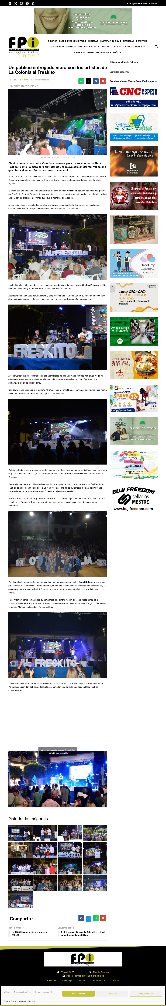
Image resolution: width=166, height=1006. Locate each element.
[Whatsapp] (33, 3)
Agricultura (57, 46)
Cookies (7, 1001)
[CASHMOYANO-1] (134, 330)
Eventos (71, 46)
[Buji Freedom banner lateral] (134, 498)
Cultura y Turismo (110, 41)
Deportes (141, 41)
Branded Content (84, 52)
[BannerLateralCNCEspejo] (134, 92)
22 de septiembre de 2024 (40, 80)
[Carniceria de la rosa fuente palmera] (134, 195)
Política (52, 41)
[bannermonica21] (134, 263)
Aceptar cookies (78, 993)
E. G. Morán (24, 80)
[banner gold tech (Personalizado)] (134, 397)
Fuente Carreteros (134, 46)
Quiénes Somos (98, 980)
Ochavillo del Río (111, 46)
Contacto (114, 980)
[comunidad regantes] (134, 126)
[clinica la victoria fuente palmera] (134, 430)
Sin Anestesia (103, 52)
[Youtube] (27, 3)
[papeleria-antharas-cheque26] (134, 464)
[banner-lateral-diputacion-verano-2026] (134, 161)
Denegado (112, 993)
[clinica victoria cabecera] (83, 20)
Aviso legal (31, 1001)
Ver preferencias (146, 993)
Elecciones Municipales (72, 41)
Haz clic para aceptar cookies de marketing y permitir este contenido (57, 751)
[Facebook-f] (10, 3)
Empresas (128, 41)
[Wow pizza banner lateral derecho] (134, 364)
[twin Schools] (134, 297)
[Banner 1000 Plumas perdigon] (134, 229)
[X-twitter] (16, 3)
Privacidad (52, 980)
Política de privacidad (18, 1001)
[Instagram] (21, 3)
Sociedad (93, 41)
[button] (156, 46)
